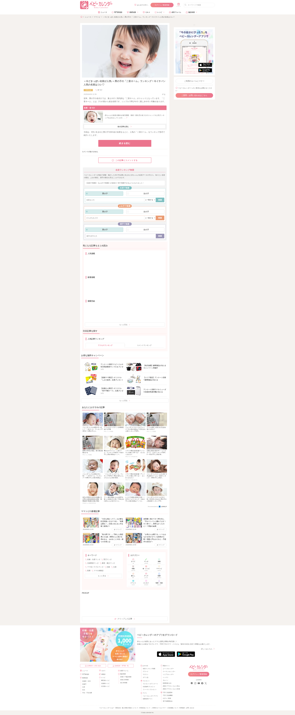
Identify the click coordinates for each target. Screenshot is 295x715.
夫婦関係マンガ (93, 563)
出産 (115, 567)
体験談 (103, 674)
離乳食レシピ (105, 680)
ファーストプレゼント (150, 689)
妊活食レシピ (105, 686)
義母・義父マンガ (108, 563)
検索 (160, 200)
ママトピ (97, 17)
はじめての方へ (142, 5)
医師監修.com (167, 683)
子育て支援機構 (168, 695)
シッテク (165, 677)
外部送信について (144, 708)
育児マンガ (107, 559)
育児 (83, 690)
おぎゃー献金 (167, 698)
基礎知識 (132, 12)
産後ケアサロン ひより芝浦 (171, 689)
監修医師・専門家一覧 (122, 666)
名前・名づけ (89, 108)
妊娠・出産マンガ (93, 559)
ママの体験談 (98, 570)
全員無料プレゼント (149, 686)
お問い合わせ (190, 708)
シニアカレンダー (168, 674)
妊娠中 (84, 684)
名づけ (99, 90)
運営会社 (118, 708)
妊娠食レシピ (105, 683)
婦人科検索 (123, 683)
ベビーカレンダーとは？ (106, 708)
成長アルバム (176, 12)
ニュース (104, 12)
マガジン (145, 674)
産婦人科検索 (124, 680)
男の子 (105, 193)
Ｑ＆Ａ (147, 12)
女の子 (146, 193)
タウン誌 (145, 677)
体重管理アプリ (147, 699)
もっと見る (123, 325)
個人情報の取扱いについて (130, 708)
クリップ (118, 529)
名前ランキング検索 (149, 668)
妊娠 (108, 567)
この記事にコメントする (126, 160)
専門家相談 (118, 12)
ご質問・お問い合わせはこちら (194, 95)
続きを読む (124, 143)
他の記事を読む (123, 126)
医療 (88, 570)
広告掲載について (172, 708)
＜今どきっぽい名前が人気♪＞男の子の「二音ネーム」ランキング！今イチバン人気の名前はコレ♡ (139, 17)
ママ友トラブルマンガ (95, 567)
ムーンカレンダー (168, 668)
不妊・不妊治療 (87, 693)
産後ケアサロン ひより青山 (171, 686)
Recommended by (153, 506)
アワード (145, 671)
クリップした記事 (124, 619)
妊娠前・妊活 (86, 681)
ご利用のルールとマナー (194, 81)
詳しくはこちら (206, 649)
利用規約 (182, 708)
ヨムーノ (165, 680)
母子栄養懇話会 (168, 701)
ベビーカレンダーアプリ (150, 696)
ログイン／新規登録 (162, 5)
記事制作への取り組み (94, 666)
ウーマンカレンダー (169, 671)
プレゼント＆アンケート (150, 684)
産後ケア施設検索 (125, 677)
